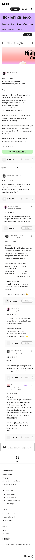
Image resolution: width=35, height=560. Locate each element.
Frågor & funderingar (25, 24)
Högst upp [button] (2, 555)
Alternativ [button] (28, 35)
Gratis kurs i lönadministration (11, 500)
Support (5, 530)
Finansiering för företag (10, 484)
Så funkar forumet (8, 520)
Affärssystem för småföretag (11, 481)
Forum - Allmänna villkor (10, 514)
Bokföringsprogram (8, 474)
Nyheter (19, 29)
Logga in (24, 9)
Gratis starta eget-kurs (9, 497)
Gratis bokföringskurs (9, 494)
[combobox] (17, 43)
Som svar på (14, 208)
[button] (31, 72)
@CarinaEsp (18, 423)
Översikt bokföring (8, 24)
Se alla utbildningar (8, 503)
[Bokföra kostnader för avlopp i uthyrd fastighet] (31, 168)
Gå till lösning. (21, 152)
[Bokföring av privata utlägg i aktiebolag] (28, 168)
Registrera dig (15, 9)
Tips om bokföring (8, 29)
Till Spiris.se (6, 533)
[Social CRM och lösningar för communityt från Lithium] (28, 555)
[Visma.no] (7, 3)
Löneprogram (6, 478)
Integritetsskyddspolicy (9, 517)
